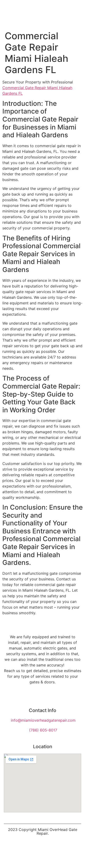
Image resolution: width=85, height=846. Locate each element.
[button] (77, 14)
